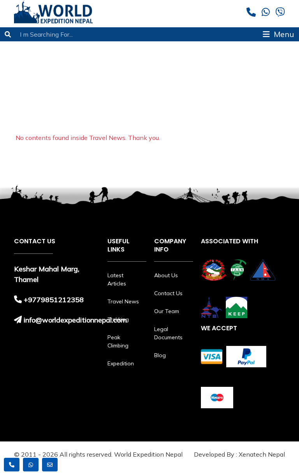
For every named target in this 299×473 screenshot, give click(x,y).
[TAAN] (238, 270)
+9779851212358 (54, 299)
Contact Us (168, 293)
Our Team (166, 311)
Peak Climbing (117, 341)
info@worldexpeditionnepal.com (75, 319)
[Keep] (236, 307)
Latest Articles (116, 279)
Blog (160, 355)
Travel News (123, 301)
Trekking (118, 319)
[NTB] (211, 307)
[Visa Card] (211, 356)
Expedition (120, 363)
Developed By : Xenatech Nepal (239, 454)
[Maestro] (217, 397)
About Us (166, 275)
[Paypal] (246, 356)
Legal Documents (168, 333)
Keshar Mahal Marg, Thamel (46, 274)
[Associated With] (214, 270)
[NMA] (262, 270)
